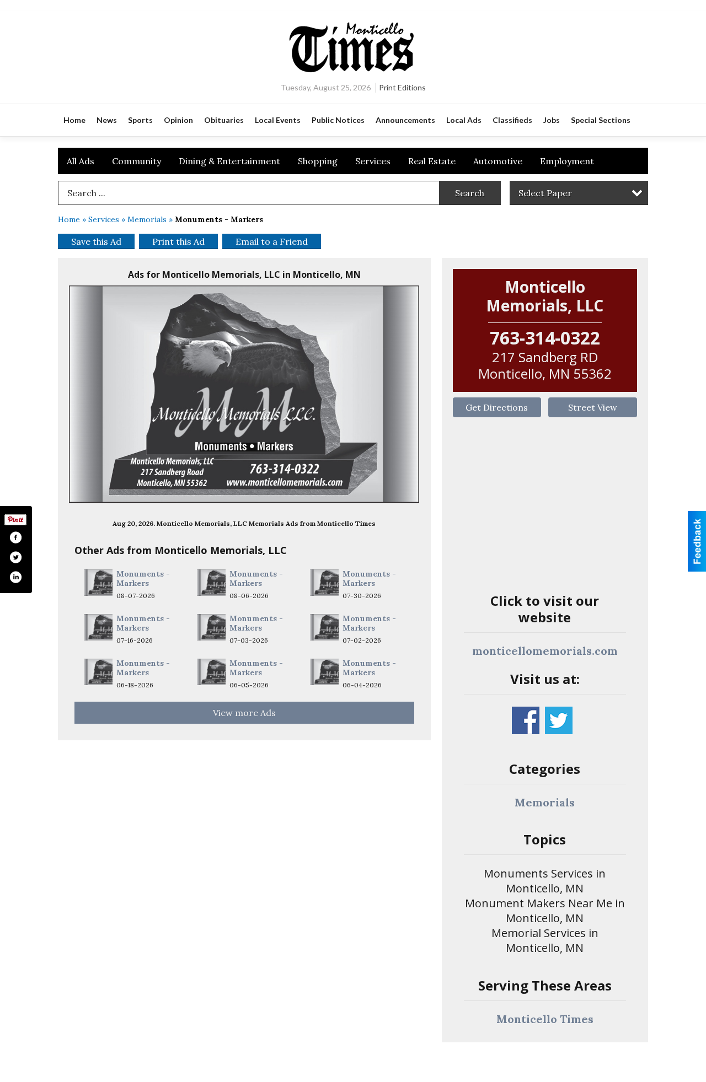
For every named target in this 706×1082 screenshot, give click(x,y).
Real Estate (432, 160)
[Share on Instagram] (15, 577)
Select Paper (545, 192)
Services (373, 160)
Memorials (147, 219)
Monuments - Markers (143, 579)
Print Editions (402, 87)
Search (469, 192)
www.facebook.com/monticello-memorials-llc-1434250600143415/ (525, 720)
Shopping (318, 160)
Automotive (497, 160)
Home (69, 219)
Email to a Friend (272, 241)
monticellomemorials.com (545, 651)
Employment (567, 160)
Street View (592, 407)
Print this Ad (178, 241)
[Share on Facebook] (15, 537)
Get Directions (497, 407)
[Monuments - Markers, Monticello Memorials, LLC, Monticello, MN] (244, 394)
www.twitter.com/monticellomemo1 (559, 720)
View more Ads (244, 712)
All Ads (80, 160)
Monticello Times (544, 1019)
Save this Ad (96, 241)
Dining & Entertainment (229, 160)
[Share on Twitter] (15, 557)
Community (136, 160)
